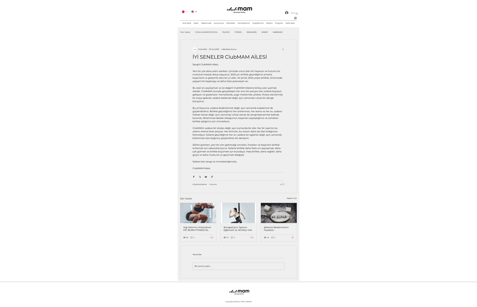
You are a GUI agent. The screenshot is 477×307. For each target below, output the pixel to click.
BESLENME (252, 32)
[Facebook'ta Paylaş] (194, 177)
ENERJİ (265, 32)
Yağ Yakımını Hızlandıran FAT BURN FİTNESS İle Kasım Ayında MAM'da (197, 228)
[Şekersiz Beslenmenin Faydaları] (279, 213)
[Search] (296, 13)
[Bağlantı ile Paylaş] (212, 177)
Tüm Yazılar (185, 32)
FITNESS (238, 32)
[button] (290, 23)
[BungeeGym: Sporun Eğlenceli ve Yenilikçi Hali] (239, 213)
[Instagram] (295, 18)
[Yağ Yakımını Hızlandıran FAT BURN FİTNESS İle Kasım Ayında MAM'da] (198, 213)
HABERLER (277, 32)
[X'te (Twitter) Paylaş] (200, 177)
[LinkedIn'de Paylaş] (206, 177)
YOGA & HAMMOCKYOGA (206, 32)
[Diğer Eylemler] (282, 49)
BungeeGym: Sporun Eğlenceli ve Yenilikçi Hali (238, 228)
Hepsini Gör (292, 198)
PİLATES (226, 32)
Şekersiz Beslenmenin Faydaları (276, 228)
